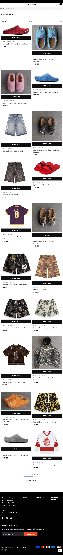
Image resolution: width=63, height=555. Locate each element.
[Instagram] (7, 518)
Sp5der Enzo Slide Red (41, 185)
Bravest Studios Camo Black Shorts (14, 285)
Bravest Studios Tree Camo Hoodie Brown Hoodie (45, 379)
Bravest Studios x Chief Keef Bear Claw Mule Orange (15, 421)
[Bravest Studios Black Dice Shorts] (16, 308)
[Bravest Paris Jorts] (47, 266)
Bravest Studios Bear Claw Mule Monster (44, 60)
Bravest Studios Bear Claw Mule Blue (45, 92)
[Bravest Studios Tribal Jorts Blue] (16, 126)
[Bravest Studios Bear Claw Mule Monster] (47, 37)
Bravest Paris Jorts (39, 290)
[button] (29, 21)
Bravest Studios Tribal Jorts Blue (13, 151)
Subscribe (31, 534)
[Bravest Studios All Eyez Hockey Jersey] (47, 443)
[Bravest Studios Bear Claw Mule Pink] (16, 82)
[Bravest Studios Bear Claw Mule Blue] (47, 76)
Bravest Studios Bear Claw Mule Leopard (44, 242)
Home (2, 8)
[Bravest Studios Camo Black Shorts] (16, 264)
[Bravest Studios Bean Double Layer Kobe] (16, 215)
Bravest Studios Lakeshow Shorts (44, 422)
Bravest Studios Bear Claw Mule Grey (15, 455)
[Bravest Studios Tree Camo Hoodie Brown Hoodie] (47, 352)
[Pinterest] (11, 518)
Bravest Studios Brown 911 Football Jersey (14, 383)
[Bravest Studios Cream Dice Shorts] (47, 308)
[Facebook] (2, 518)
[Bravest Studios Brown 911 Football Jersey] (16, 354)
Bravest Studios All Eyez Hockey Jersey (46, 465)
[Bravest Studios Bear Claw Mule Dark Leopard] (47, 126)
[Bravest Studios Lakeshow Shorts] (47, 402)
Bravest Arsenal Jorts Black (11, 195)
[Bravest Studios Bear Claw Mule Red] (16, 30)
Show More (31, 480)
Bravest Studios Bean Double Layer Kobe (14, 238)
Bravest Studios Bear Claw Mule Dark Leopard (46, 151)
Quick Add (16, 37)
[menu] (2, 5)
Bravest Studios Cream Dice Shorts (45, 328)
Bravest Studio (10, 8)
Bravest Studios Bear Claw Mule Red (14, 44)
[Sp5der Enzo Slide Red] (47, 168)
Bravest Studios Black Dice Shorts (14, 328)
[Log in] (56, 5)
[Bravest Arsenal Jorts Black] (16, 173)
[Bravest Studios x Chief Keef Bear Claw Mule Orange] (16, 401)
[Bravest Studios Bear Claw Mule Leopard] (47, 217)
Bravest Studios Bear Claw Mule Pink (14, 103)
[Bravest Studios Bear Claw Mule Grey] (16, 438)
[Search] (7, 5)
